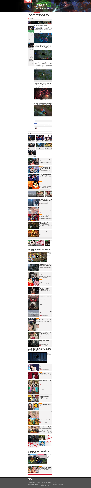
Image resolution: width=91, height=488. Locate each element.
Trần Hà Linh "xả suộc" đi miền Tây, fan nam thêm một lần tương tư (45, 333)
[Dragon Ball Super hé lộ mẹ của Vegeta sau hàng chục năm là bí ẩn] (33, 217)
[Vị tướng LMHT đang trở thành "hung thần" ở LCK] (40, 145)
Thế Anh (40, 203)
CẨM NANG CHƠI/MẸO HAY (43, 8)
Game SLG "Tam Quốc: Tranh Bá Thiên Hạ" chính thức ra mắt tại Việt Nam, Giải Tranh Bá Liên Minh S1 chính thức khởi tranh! (45, 427)
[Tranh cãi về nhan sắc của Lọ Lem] (33, 327)
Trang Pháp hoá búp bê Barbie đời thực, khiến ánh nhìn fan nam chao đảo (45, 411)
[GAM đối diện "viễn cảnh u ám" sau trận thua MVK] (31, 137)
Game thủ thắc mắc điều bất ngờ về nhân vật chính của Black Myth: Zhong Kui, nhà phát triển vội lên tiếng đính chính (45, 341)
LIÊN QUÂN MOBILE (57, 0)
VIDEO (60, 0)
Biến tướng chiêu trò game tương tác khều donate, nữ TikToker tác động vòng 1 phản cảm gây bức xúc (45, 208)
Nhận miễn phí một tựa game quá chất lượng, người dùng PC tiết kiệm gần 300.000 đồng (45, 396)
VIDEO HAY (52, 8)
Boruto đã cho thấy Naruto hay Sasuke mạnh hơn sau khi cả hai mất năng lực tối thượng (45, 281)
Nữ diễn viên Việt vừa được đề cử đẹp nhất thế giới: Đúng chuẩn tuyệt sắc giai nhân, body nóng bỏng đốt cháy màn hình (45, 374)
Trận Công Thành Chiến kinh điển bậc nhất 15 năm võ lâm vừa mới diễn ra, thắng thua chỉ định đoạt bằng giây (39, 249)
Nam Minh (40, 235)
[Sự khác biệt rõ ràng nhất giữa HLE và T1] (31, 145)
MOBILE (35, 0)
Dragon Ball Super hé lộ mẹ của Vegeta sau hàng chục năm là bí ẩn (45, 216)
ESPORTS (37, 0)
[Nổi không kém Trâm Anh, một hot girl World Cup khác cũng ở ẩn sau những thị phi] (33, 367)
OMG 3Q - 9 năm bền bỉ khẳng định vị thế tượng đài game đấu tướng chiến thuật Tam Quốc (45, 168)
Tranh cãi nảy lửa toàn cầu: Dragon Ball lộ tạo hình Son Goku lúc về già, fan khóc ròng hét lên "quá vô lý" (31, 64)
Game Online (43, 227)
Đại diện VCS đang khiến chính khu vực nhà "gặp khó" (48, 140)
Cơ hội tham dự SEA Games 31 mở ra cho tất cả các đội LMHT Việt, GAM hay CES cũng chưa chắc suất (30, 31)
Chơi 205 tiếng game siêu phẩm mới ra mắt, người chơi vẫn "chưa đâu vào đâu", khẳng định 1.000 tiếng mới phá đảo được (31, 50)
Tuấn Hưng (40, 227)
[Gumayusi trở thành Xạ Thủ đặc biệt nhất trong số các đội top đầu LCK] (40, 137)
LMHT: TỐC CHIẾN (53, 0)
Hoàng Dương (40, 212)
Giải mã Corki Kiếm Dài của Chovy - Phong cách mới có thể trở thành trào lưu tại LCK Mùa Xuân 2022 (31, 35)
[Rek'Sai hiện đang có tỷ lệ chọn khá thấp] (43, 93)
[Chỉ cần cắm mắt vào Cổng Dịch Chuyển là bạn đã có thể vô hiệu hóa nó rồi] (43, 110)
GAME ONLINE (40, 0)
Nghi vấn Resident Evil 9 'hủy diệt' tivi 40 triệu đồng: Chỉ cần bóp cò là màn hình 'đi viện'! (31, 54)
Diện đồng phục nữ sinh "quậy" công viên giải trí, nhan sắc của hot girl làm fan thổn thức (45, 381)
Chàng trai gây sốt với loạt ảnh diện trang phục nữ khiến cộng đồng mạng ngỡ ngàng (45, 274)
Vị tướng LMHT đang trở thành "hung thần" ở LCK (39, 148)
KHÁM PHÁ (46, 0)
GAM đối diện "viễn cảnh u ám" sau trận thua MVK (30, 47)
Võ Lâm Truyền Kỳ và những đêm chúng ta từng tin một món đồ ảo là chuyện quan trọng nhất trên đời (44, 223)
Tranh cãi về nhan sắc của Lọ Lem (44, 324)
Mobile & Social (43, 203)
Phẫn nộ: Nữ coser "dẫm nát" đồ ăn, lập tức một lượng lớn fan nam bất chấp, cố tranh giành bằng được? (45, 200)
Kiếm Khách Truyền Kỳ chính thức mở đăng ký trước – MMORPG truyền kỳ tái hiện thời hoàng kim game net (45, 232)
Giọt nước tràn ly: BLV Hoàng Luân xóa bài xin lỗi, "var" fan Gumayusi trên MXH (31, 57)
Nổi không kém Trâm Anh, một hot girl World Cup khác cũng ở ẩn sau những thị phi (45, 365)
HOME (33, 0)
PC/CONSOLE (43, 0)
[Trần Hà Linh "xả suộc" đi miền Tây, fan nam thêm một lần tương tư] (33, 335)
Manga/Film (43, 187)
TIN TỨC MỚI (33, 8)
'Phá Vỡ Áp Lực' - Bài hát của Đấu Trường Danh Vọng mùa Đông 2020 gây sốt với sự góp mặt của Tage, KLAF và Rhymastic (39, 349)
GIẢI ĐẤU (48, 8)
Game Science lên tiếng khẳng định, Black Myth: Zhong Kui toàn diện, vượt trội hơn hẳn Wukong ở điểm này (45, 265)
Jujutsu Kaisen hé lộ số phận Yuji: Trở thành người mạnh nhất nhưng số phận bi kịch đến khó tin (45, 297)
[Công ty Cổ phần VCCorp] (30, 479)
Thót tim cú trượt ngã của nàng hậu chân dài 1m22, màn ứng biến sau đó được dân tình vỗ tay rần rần (44, 288)
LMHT (50, 0)
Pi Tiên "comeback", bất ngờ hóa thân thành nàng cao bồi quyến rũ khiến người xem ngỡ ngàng (45, 160)
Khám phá (43, 235)
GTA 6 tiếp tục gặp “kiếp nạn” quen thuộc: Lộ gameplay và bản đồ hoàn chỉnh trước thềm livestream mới (44, 389)
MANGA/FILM (48, 0)
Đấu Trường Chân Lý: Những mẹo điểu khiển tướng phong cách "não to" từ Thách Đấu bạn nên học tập (31, 39)
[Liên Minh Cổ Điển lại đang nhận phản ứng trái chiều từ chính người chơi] (48, 145)
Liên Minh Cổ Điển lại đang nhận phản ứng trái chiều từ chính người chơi (48, 148)
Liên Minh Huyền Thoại (41, 4)
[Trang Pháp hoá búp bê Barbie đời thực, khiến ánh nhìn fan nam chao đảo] (33, 414)
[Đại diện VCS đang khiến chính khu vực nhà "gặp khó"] (48, 137)
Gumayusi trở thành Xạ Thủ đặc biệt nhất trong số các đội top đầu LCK (39, 141)
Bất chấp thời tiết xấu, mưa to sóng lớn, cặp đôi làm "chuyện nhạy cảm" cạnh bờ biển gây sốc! (45, 311)
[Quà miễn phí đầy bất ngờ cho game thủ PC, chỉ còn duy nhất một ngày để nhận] (33, 421)
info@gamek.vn (43, 484)
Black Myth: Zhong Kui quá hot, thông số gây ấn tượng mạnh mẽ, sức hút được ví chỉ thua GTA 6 (45, 304)
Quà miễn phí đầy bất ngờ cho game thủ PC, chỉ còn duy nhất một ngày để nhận (45, 419)
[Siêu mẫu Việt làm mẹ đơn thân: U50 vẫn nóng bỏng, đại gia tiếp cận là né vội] (33, 469)
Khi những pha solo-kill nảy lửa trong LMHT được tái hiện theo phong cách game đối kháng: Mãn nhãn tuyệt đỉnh (40, 451)
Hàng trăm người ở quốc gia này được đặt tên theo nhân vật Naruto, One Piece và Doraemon (45, 184)
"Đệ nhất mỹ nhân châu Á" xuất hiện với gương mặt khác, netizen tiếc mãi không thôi (45, 405)
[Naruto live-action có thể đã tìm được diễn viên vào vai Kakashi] (32, 321)
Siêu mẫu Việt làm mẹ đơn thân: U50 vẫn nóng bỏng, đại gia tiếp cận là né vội (45, 468)
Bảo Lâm (40, 187)
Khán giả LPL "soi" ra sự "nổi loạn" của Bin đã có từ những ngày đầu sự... (32, 156)
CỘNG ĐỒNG (37, 8)
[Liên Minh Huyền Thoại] (31, 4)
